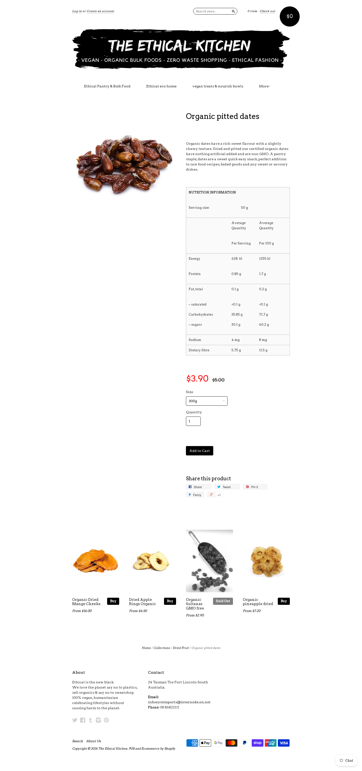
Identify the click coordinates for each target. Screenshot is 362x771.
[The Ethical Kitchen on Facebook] (82, 720)
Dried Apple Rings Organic (142, 601)
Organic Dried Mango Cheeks (86, 601)
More (264, 86)
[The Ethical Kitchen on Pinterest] (106, 720)
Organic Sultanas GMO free (195, 604)
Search (77, 741)
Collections (161, 648)
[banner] (181, 48)
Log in (77, 11)
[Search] (233, 11)
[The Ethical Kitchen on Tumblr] (90, 720)
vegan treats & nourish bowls (217, 86)
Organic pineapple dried (258, 601)
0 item (252, 11)
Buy (113, 601)
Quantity (194, 412)
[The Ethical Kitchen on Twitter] (75, 720)
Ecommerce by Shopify (158, 748)
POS (131, 748)
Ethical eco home (161, 86)
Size (189, 391)
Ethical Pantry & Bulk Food (107, 86)
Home (146, 648)
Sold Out (223, 601)
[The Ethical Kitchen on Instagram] (98, 720)
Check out (267, 11)
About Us (93, 741)
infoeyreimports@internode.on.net (179, 702)
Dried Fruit (181, 648)
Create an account (100, 11)
